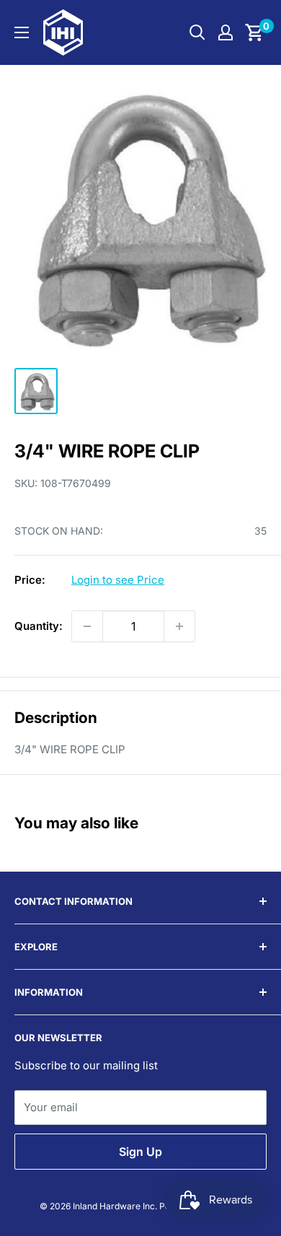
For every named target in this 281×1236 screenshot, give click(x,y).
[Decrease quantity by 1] (87, 626)
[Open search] (197, 32)
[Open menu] (21, 32)
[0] (255, 32)
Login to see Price (117, 580)
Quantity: (38, 626)
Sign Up (140, 1151)
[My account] (225, 32)
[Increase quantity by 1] (179, 626)
